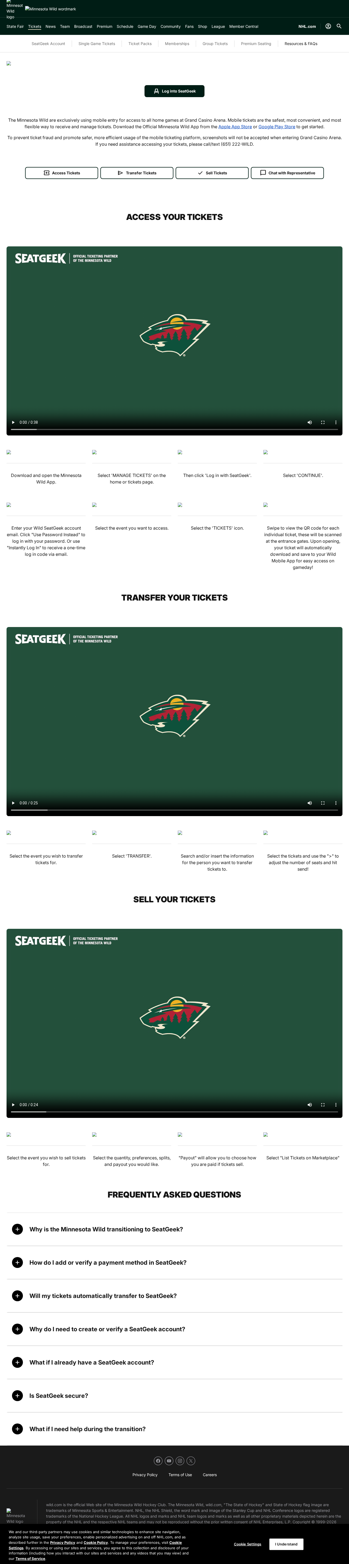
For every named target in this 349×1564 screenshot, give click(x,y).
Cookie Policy (96, 1542)
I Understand (286, 1544)
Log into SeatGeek (174, 91)
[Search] (339, 26)
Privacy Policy (62, 1542)
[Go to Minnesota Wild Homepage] (50, 9)
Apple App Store (235, 126)
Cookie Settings (247, 1544)
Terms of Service (30, 1558)
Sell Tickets (212, 173)
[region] (174, 1544)
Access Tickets (61, 173)
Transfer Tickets (137, 173)
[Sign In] (328, 26)
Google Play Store (276, 126)
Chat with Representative (287, 173)
